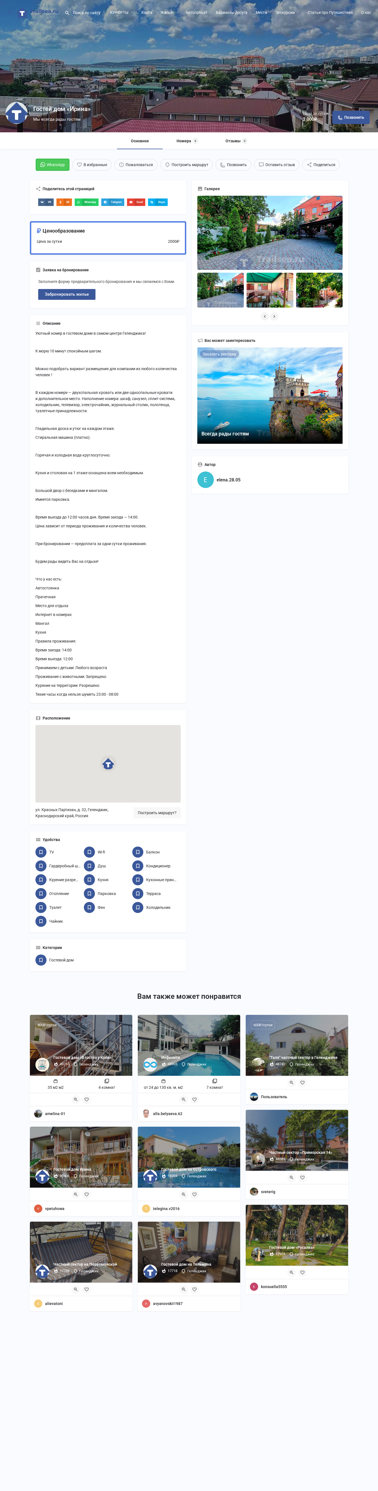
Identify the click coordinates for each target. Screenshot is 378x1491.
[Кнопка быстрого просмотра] (75, 1099)
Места (261, 12)
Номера (186, 141)
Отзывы (235, 141)
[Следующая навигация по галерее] (274, 316)
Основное (140, 141)
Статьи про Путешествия (330, 12)
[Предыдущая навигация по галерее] (265, 316)
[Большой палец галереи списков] (270, 233)
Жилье (166, 12)
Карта (146, 12)
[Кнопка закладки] (86, 1099)
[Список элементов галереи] (220, 290)
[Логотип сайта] (38, 12)
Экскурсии (285, 12)
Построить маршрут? (157, 813)
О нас (366, 12)
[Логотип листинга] (17, 113)
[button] (46, 202)
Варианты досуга (231, 12)
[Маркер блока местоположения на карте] (108, 764)
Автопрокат (197, 12)
